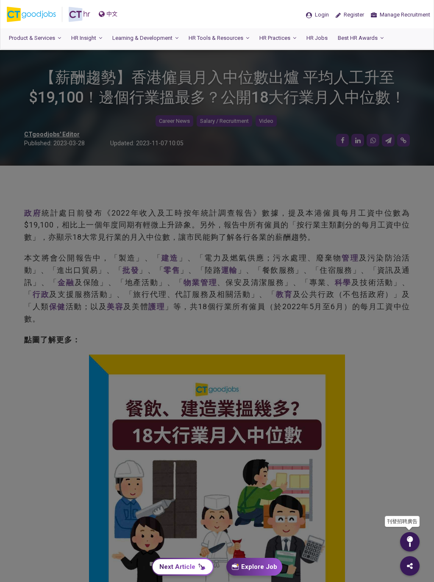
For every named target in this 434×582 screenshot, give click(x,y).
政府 (33, 212)
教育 (284, 294)
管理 (350, 257)
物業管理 (200, 282)
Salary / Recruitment (224, 121)
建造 (170, 257)
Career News (174, 121)
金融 (66, 282)
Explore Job (259, 567)
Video (266, 121)
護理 (156, 306)
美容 (115, 306)
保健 (57, 306)
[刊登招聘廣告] (410, 542)
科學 (343, 282)
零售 (172, 270)
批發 (130, 270)
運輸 (229, 270)
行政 (41, 294)
